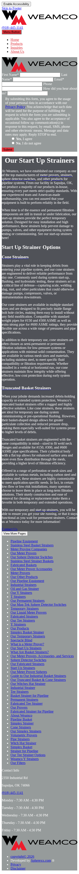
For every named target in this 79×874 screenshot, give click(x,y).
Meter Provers (20, 573)
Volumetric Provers (24, 735)
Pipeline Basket (21, 719)
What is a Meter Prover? (27, 644)
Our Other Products (24, 577)
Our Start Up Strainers (26, 648)
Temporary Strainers (25, 608)
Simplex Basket (21, 747)
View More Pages (15, 533)
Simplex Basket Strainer (27, 632)
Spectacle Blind (21, 640)
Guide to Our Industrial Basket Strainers (38, 676)
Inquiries (17, 47)
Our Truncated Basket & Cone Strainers (38, 680)
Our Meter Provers (23, 553)
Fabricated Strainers (24, 616)
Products (17, 44)
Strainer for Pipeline (24, 751)
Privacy (16, 864)
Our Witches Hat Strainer (28, 684)
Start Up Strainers (23, 668)
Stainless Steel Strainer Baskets (32, 561)
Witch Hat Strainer (23, 743)
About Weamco (21, 715)
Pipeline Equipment (24, 541)
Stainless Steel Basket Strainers (32, 545)
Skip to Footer (12, 8)
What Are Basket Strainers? (30, 652)
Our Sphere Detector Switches (32, 557)
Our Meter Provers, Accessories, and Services (42, 656)
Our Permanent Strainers (28, 600)
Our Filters (18, 763)
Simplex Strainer (22, 723)
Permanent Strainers (24, 699)
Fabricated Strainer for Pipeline (32, 711)
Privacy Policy (15, 107)
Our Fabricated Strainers (27, 664)
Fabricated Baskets (24, 565)
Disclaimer (18, 868)
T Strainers (18, 596)
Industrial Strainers (23, 585)
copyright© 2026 (22, 856)
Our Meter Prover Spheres (29, 672)
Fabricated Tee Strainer (27, 703)
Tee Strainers (20, 691)
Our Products (20, 628)
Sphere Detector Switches (28, 660)
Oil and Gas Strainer (25, 589)
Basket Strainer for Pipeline (29, 695)
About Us (17, 51)
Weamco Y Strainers (25, 759)
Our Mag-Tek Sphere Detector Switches (38, 604)
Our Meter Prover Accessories (31, 569)
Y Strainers (18, 624)
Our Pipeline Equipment (27, 581)
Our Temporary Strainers (28, 636)
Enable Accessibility (16, 4)
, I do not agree (28, 143)
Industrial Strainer (23, 688)
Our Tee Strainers (23, 620)
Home (15, 40)
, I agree (24, 139)
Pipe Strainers (20, 739)
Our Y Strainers (21, 593)
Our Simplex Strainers (26, 731)
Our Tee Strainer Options (28, 755)
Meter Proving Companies (29, 549)
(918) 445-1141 (12, 27)
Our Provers (19, 707)
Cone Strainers (21, 727)
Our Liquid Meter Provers (29, 612)
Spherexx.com (41, 860)
